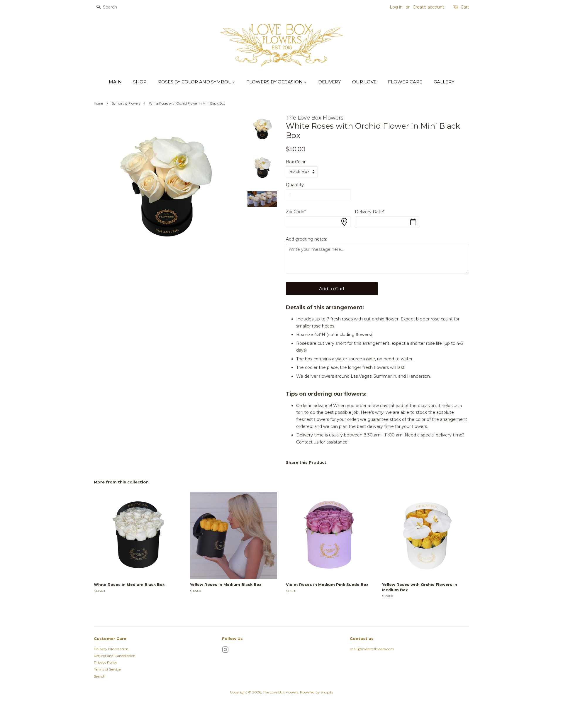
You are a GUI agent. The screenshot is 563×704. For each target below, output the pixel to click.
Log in (396, 7)
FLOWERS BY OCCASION (275, 82)
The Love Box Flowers (280, 692)
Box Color (296, 161)
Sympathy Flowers (126, 103)
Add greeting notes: (306, 239)
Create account (428, 7)
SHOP (140, 82)
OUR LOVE (364, 82)
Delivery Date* (369, 211)
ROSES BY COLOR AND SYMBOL (195, 82)
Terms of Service (107, 669)
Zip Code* (296, 211)
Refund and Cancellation (114, 655)
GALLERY (444, 82)
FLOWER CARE (405, 82)
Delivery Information (111, 649)
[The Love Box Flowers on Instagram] (225, 651)
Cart (465, 7)
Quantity (295, 184)
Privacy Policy (105, 662)
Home (98, 103)
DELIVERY (329, 82)
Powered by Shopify (316, 692)
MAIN (115, 82)
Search (99, 676)
